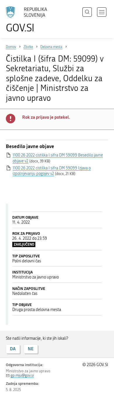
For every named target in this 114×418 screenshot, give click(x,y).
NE (31, 349)
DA (13, 349)
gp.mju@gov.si (22, 375)
